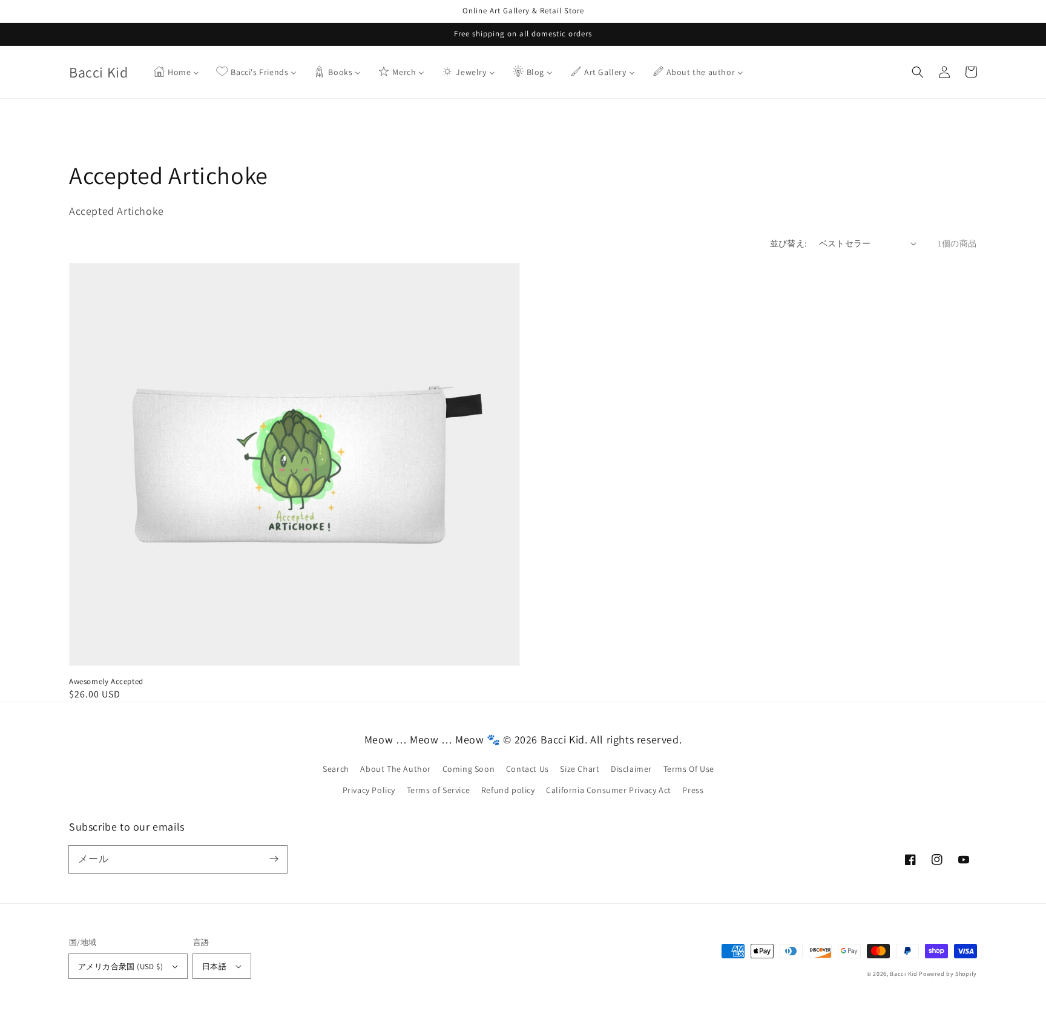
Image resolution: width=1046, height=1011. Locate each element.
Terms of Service (438, 790)
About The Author (395, 768)
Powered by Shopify (948, 974)
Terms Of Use (688, 768)
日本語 (214, 966)
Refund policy (508, 790)
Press (692, 790)
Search (336, 768)
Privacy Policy (369, 790)
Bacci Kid (903, 974)
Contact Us (527, 768)
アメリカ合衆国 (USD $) (120, 966)
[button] (917, 72)
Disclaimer (631, 768)
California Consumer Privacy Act (608, 790)
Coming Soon (468, 768)
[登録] (273, 859)
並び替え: (788, 243)
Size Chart (579, 768)
